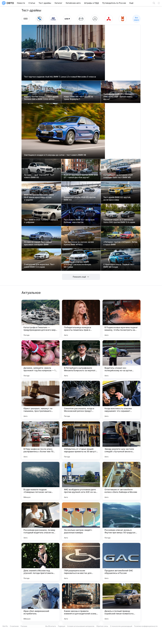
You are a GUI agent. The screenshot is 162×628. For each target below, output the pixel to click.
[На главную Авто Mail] (10, 3)
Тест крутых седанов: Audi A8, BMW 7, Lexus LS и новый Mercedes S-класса (60, 76)
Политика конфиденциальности (145, 626)
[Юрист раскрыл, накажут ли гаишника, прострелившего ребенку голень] (40, 400)
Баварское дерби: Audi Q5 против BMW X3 (80, 198)
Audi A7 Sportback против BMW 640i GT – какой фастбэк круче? (81, 176)
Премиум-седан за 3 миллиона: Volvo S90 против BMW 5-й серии (119, 220)
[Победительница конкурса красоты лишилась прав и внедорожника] (81, 319)
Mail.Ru (5, 626)
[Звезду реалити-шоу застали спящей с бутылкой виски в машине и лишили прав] (121, 440)
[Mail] (4, 3)
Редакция (61, 626)
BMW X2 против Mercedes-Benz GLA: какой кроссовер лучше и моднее (39, 197)
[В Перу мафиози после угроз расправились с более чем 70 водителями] (40, 440)
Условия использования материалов (80, 626)
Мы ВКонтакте (50, 626)
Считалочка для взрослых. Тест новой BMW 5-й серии (39, 265)
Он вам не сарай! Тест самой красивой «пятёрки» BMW (38, 243)
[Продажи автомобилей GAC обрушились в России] (121, 562)
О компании (14, 626)
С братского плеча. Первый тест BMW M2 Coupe (118, 265)
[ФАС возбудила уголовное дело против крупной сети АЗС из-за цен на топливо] (81, 481)
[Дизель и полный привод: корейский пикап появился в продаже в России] (121, 602)
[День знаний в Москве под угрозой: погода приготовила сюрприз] (40, 562)
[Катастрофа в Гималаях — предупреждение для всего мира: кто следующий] (40, 319)
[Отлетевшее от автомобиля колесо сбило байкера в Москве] (121, 481)
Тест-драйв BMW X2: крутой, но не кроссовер (117, 198)
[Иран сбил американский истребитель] (40, 602)
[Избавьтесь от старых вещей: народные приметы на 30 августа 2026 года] (81, 440)
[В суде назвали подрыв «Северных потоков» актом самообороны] (40, 481)
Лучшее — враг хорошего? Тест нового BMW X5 (39, 176)
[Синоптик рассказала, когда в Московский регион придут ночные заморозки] (81, 400)
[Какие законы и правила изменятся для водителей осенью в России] (81, 602)
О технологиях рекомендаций (121, 626)
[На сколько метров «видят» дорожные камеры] (81, 521)
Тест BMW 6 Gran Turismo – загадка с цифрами (41, 220)
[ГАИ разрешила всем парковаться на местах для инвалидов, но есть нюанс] (81, 562)
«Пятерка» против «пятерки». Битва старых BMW (120, 243)
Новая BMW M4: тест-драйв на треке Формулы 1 (78, 97)
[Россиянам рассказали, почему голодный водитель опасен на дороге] (40, 521)
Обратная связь (102, 626)
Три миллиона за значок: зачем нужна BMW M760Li (79, 243)
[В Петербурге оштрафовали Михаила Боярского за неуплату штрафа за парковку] (81, 359)
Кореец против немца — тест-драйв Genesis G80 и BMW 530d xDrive (41, 97)
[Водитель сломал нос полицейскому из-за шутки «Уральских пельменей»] (121, 359)
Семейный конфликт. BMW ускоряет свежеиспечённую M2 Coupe (77, 264)
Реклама (24, 626)
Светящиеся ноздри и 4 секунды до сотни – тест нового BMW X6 (55, 155)
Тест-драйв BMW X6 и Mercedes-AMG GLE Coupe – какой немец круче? (119, 96)
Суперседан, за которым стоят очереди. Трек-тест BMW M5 (118, 176)
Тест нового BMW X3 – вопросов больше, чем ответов (79, 220)
